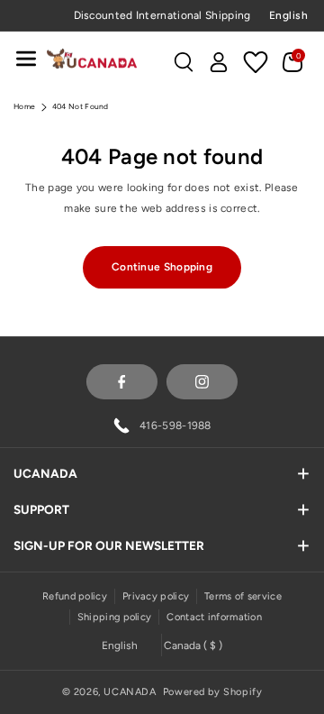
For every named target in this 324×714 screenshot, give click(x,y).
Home (24, 106)
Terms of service (243, 596)
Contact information (214, 617)
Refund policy (74, 596)
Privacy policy (155, 596)
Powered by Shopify (213, 692)
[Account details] (219, 62)
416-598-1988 (176, 425)
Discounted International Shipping (162, 15)
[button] (26, 58)
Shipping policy (114, 617)
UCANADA (130, 692)
